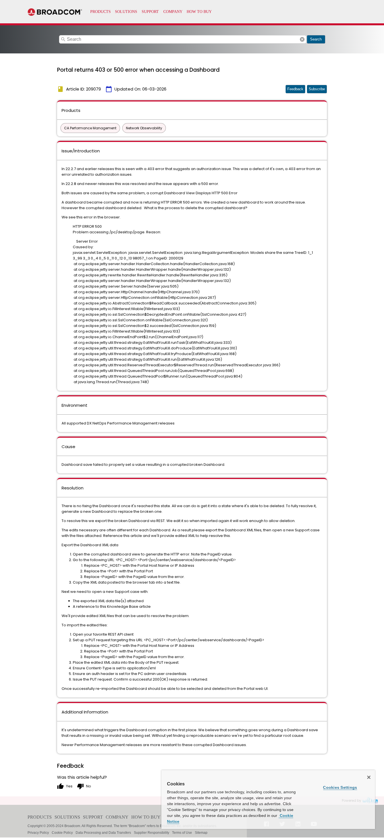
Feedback (295, 89)
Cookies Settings (340, 787)
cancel (302, 39)
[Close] (369, 777)
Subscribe (317, 89)
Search (316, 39)
